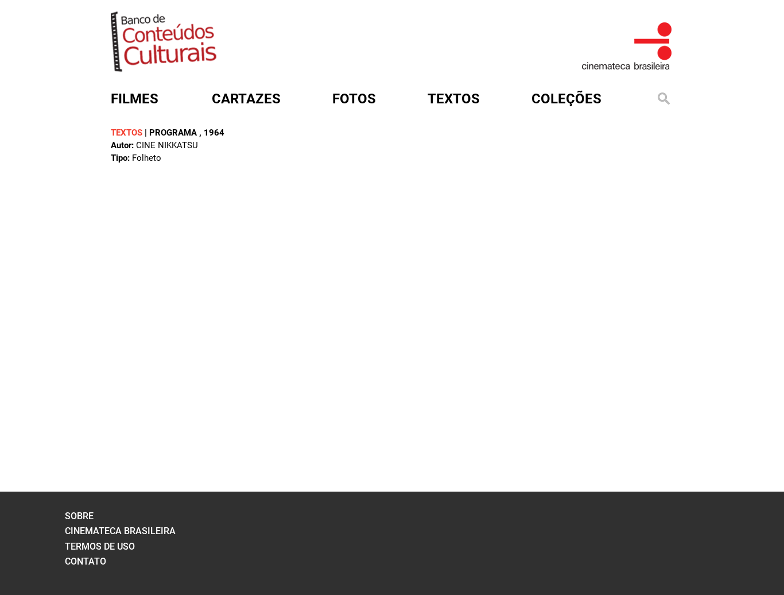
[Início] (163, 68)
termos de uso (100, 546)
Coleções (566, 99)
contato (85, 561)
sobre (79, 516)
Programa (174, 133)
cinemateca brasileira (120, 531)
